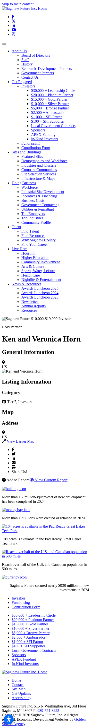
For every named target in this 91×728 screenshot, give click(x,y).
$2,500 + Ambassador (48, 112)
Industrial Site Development (42, 192)
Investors (28, 86)
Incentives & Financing (39, 196)
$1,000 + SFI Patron (46, 117)
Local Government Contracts (53, 126)
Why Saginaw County (38, 240)
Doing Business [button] (24, 183)
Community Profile (36, 222)
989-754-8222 (48, 710)
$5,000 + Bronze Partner (50, 108)
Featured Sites (32, 156)
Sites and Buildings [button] (26, 152)
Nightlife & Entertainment (41, 280)
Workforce (29, 187)
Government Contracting (40, 205)
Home (16, 680)
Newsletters (30, 302)
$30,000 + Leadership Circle (53, 90)
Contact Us (30, 77)
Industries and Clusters (38, 165)
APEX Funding (43, 134)
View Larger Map (20, 441)
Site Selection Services (38, 174)
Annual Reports (33, 306)
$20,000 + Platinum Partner (52, 95)
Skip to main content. (18, 4)
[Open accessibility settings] (9, 719)
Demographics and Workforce (44, 161)
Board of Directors (35, 55)
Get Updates (21, 693)
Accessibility (21, 698)
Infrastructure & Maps (38, 178)
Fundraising (30, 143)
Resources (29, 310)
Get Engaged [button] (22, 82)
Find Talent (30, 231)
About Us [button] (19, 51)
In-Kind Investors (44, 139)
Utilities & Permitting (37, 209)
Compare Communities (39, 170)
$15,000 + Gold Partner (49, 99)
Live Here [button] (19, 249)
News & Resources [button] (26, 284)
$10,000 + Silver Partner (50, 104)
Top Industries (32, 218)
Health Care (30, 275)
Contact (18, 685)
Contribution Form (35, 148)
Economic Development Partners (46, 68)
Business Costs (32, 200)
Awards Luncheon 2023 (39, 297)
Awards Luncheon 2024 (39, 293)
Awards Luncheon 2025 (39, 288)
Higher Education (35, 258)
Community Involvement (40, 262)
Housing (27, 253)
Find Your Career (34, 244)
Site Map (18, 689)
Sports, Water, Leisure (38, 271)
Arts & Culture (32, 266)
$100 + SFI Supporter (48, 121)
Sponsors (38, 130)
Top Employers (33, 214)
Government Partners (37, 73)
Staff (25, 60)
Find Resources (33, 236)
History (27, 64)
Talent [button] (16, 227)
